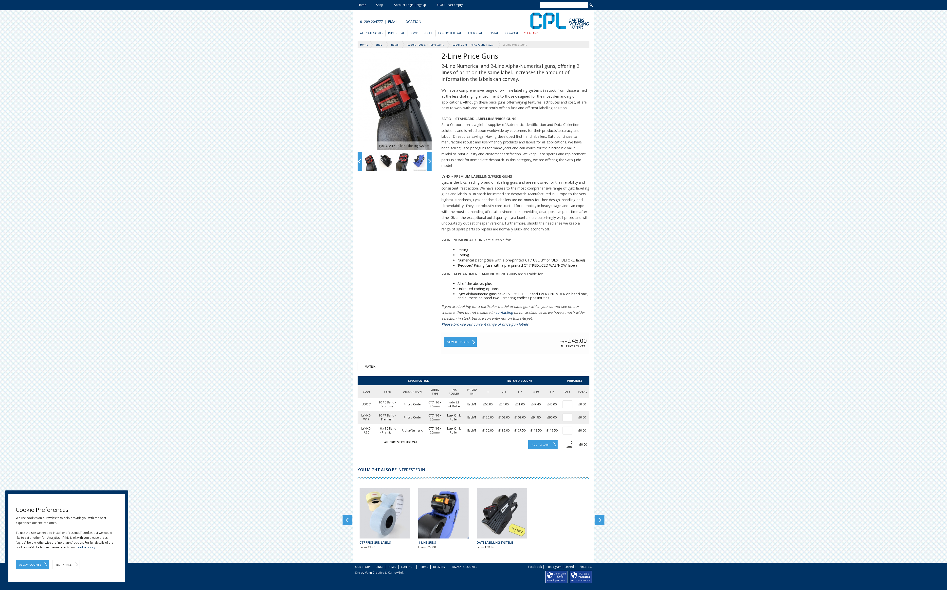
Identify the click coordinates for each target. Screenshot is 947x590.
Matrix (370, 366)
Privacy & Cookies (464, 567)
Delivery (439, 567)
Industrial (396, 33)
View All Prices (458, 342)
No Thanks (64, 564)
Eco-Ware (511, 33)
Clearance (532, 33)
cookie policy (86, 547)
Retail (428, 33)
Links (379, 567)
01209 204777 (371, 22)
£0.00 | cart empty (450, 5)
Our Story (363, 567)
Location (412, 22)
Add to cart (541, 444)
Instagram (554, 567)
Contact (407, 567)
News (392, 567)
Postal (493, 33)
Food (414, 33)
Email (393, 22)
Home (362, 5)
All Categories (371, 33)
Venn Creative (374, 573)
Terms (423, 567)
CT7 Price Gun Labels (375, 542)
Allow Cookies (30, 564)
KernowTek (395, 573)
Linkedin (570, 567)
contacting (504, 312)
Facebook (535, 567)
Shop (379, 5)
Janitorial (475, 33)
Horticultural (450, 33)
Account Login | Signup (410, 5)
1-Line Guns (427, 542)
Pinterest (586, 567)
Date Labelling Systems (495, 542)
